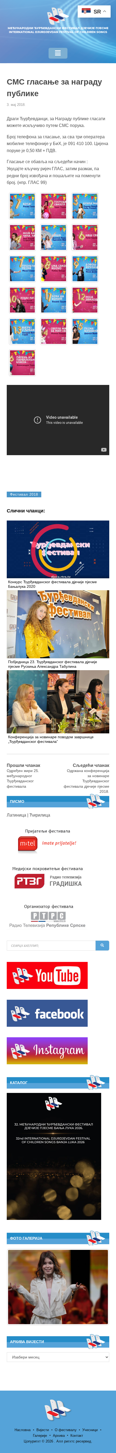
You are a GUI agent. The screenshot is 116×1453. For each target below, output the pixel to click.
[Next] (98, 1287)
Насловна (22, 1430)
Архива (59, 1436)
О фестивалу (66, 1430)
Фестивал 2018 (24, 494)
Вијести (42, 1430)
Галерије (40, 1436)
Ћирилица (39, 815)
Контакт (76, 1436)
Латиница (16, 815)
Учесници (90, 1430)
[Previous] (18, 1287)
